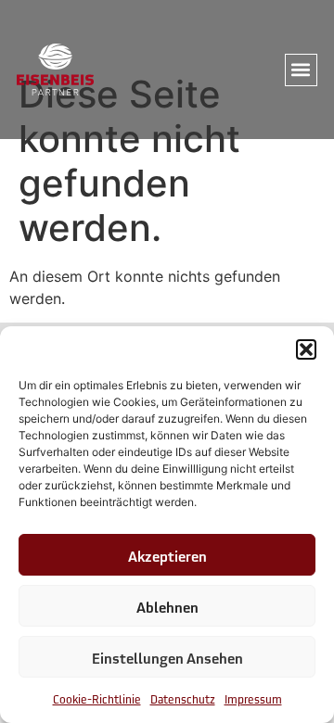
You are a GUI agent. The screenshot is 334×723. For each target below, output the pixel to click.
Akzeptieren (167, 555)
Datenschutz (182, 698)
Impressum (253, 698)
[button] (306, 349)
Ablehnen (167, 606)
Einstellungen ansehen (167, 657)
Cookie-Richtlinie (97, 698)
